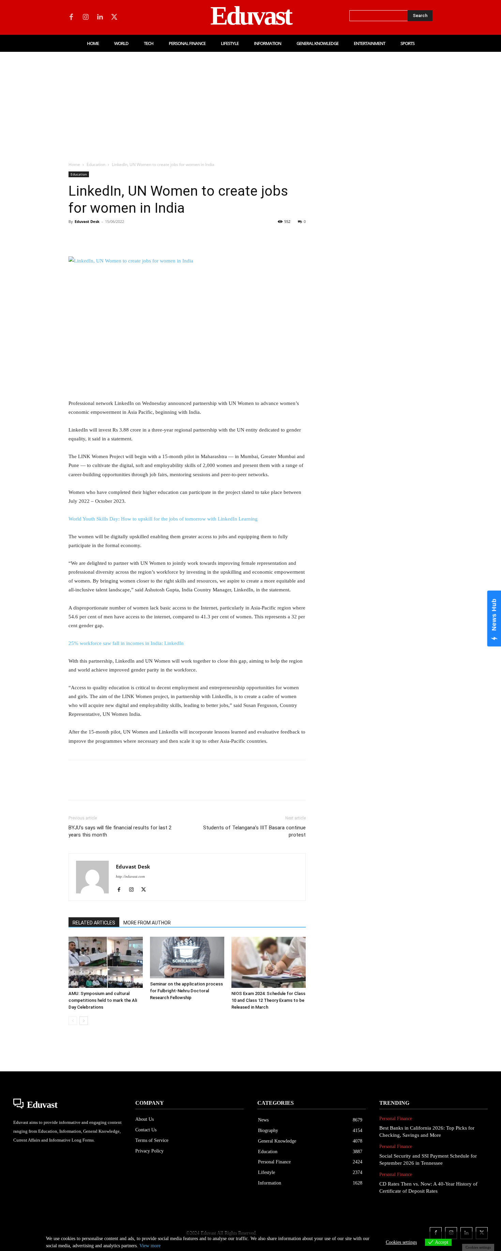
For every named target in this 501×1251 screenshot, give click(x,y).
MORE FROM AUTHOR (147, 922)
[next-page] (83, 1020)
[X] (114, 17)
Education (96, 164)
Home (74, 164)
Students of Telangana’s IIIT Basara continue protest (254, 831)
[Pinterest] (106, 237)
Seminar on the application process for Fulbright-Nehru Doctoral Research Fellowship (186, 990)
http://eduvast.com (130, 876)
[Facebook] (71, 17)
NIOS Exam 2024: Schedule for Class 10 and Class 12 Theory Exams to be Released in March (268, 1000)
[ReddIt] (154, 237)
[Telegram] (185, 237)
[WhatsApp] (122, 237)
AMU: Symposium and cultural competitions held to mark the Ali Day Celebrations (103, 1000)
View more (150, 1245)
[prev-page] (73, 1020)
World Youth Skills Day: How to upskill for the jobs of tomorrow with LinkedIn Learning (163, 519)
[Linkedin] (99, 17)
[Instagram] (85, 17)
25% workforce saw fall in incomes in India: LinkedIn (126, 643)
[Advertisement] (250, 103)
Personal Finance (395, 1118)
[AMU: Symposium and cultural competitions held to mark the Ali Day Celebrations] (106, 962)
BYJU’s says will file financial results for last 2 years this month (120, 831)
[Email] (169, 237)
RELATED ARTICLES (94, 922)
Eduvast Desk (87, 221)
